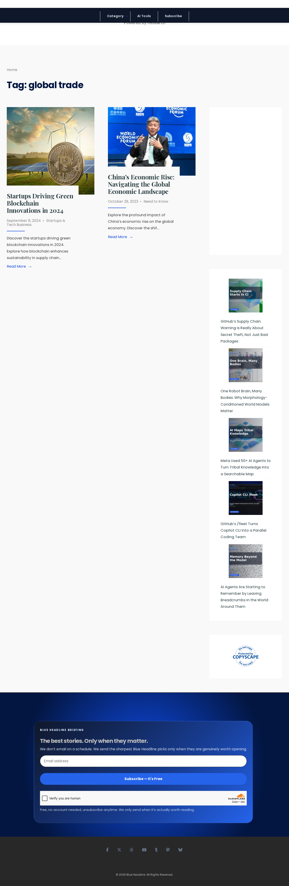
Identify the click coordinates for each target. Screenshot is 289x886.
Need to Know (156, 201)
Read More (20, 266)
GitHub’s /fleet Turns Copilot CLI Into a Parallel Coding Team (243, 530)
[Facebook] (107, 849)
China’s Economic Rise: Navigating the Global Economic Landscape (141, 184)
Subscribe (173, 16)
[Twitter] (119, 849)
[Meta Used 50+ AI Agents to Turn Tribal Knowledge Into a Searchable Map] (246, 435)
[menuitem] (115, 16)
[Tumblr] (156, 849)
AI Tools (144, 16)
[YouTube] (144, 849)
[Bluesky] (181, 849)
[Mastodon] (168, 849)
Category (115, 16)
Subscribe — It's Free (143, 778)
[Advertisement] (246, 182)
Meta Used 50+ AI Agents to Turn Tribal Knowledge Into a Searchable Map (246, 467)
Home (12, 69)
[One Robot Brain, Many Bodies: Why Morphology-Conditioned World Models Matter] (246, 365)
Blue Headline (135, 875)
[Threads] (132, 849)
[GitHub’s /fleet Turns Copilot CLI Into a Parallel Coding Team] (246, 498)
